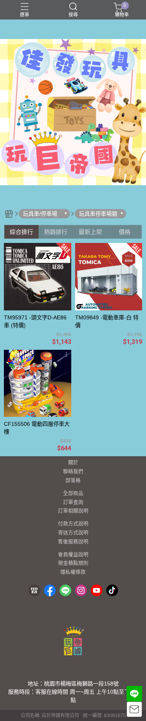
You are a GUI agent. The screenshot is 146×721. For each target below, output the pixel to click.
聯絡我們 (73, 471)
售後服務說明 (73, 541)
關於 (73, 462)
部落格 (73, 480)
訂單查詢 (73, 502)
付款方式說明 (73, 523)
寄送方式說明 (73, 532)
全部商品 (73, 493)
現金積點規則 (73, 563)
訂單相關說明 (73, 511)
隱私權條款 (73, 572)
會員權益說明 (73, 554)
